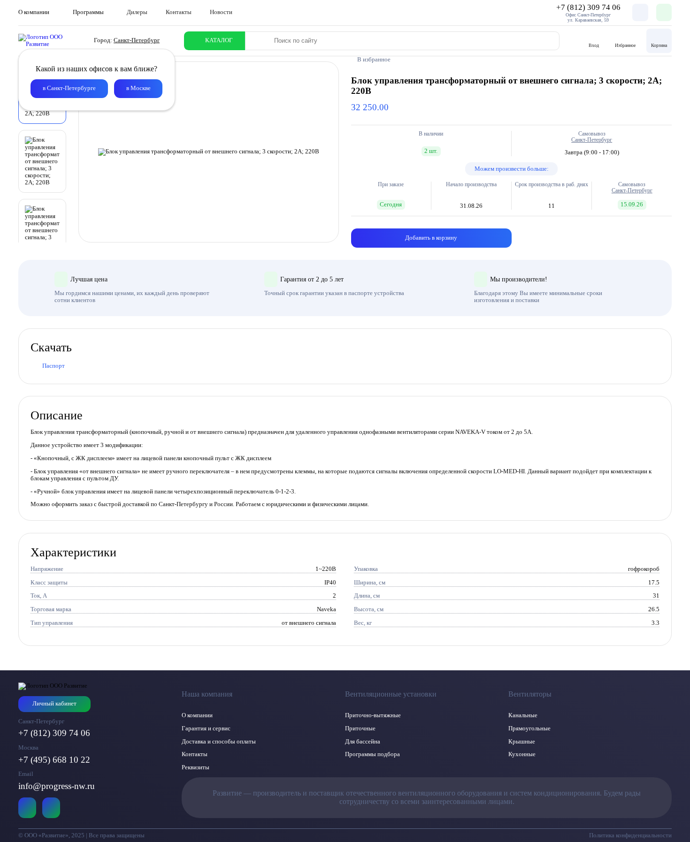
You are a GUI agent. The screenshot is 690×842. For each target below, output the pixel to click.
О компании (197, 715)
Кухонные (522, 754)
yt (27, 807)
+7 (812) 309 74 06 (54, 733)
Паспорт (53, 366)
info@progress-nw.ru (56, 786)
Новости (221, 12)
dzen (51, 807)
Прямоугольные (529, 728)
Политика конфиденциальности (630, 835)
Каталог (219, 40)
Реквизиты (195, 767)
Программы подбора (372, 754)
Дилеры (137, 12)
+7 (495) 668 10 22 (54, 760)
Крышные (521, 741)
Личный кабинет (54, 703)
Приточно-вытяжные (373, 715)
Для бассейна (362, 741)
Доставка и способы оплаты (219, 741)
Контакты (179, 12)
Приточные (360, 728)
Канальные (522, 715)
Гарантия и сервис (206, 728)
